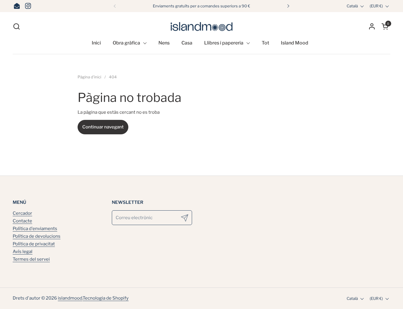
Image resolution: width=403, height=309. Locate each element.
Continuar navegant (103, 127)
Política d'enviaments (35, 228)
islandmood (70, 298)
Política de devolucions (36, 236)
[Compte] (372, 26)
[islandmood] (201, 26)
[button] (16, 26)
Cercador (22, 213)
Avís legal (22, 251)
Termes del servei (31, 259)
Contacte (22, 221)
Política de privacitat (34, 244)
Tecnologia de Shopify (106, 298)
